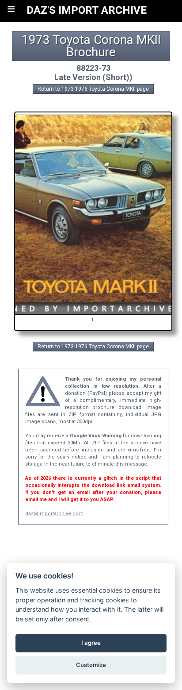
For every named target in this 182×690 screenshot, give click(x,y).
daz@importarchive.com (54, 514)
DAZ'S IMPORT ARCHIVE (87, 10)
